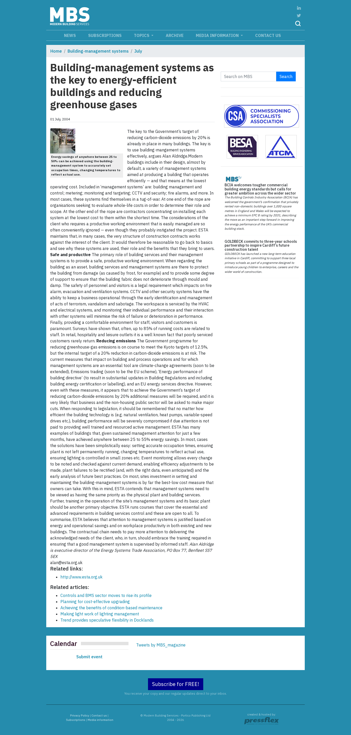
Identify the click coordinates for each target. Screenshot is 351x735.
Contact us (268, 35)
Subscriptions (105, 35)
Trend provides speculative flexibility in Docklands (107, 620)
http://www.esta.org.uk (81, 576)
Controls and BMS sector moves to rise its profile (106, 595)
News (70, 35)
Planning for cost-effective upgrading (95, 601)
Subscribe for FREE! (175, 684)
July (138, 51)
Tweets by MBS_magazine (161, 644)
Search (286, 76)
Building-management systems (98, 51)
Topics (142, 35)
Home (56, 51)
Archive (174, 35)
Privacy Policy (79, 715)
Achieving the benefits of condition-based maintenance (111, 607)
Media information (218, 35)
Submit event (89, 656)
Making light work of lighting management (99, 613)
